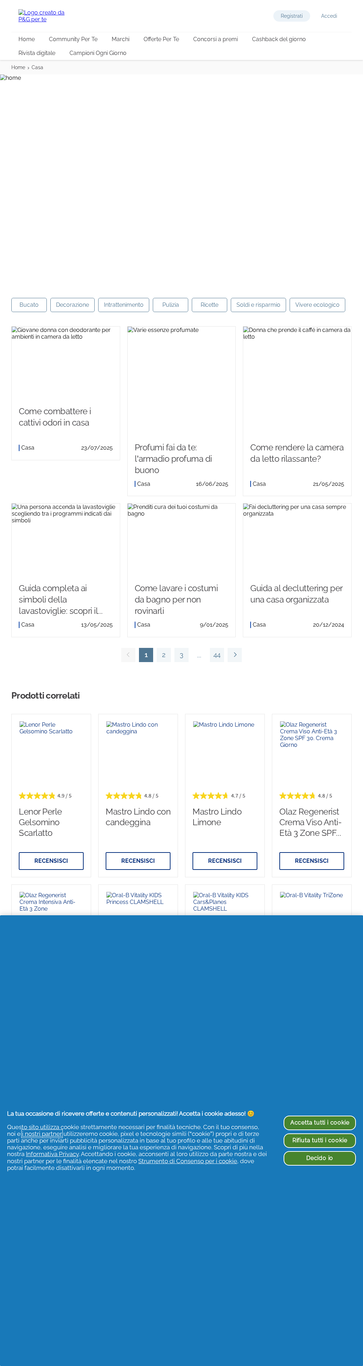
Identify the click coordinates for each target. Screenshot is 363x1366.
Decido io (319, 1158)
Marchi (120, 39)
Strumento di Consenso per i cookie (187, 1161)
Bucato (29, 304)
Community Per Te (73, 39)
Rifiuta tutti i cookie (319, 1140)
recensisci (51, 860)
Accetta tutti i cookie (320, 1122)
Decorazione (72, 304)
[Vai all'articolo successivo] (235, 655)
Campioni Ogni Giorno (98, 53)
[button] (291, 16)
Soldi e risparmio (258, 304)
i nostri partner (42, 1133)
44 (215, 656)
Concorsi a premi (215, 39)
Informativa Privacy (52, 1153)
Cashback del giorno (279, 39)
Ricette (209, 304)
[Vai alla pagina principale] (46, 16)
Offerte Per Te (161, 39)
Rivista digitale (36, 53)
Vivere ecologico (317, 304)
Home (26, 39)
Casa (37, 67)
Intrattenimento (124, 304)
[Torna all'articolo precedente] (128, 655)
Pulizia (170, 304)
